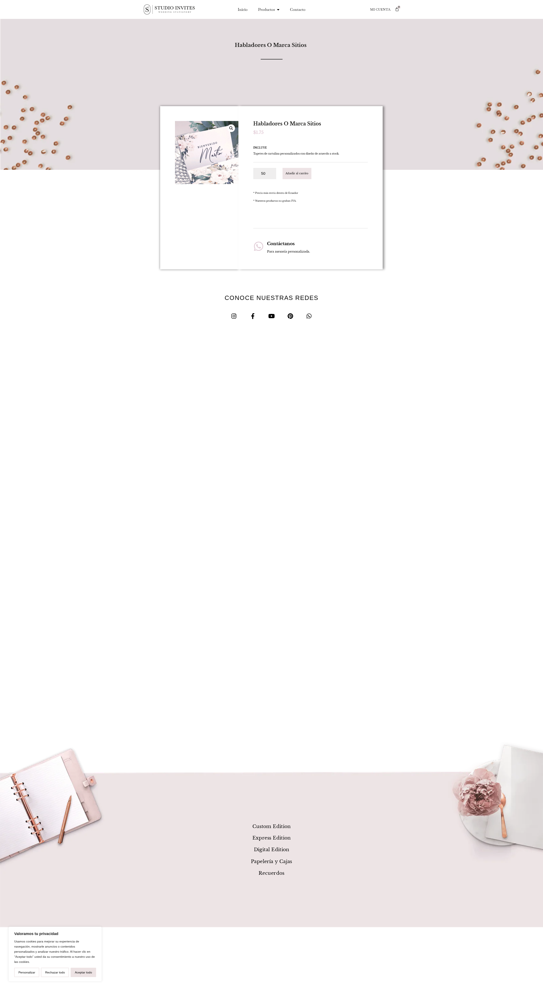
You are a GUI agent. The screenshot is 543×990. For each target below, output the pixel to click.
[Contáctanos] (258, 246)
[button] (231, 128)
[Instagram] (234, 316)
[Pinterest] (290, 316)
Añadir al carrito (296, 173)
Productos (266, 9)
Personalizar (26, 972)
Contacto (297, 9)
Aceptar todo (83, 972)
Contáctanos (281, 243)
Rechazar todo (55, 972)
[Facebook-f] (253, 316)
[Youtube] (271, 316)
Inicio (243, 9)
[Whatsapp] (309, 316)
